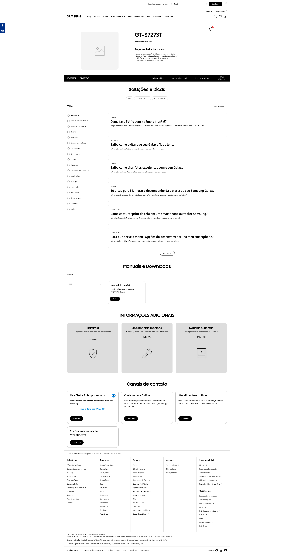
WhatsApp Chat (138, 503)
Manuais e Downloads (179, 78)
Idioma (69, 284)
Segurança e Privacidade (208, 469)
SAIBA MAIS (93, 339)
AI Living (70, 473)
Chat (134, 499)
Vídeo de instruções (160, 98)
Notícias (202, 515)
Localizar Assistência (140, 484)
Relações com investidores (208, 511)
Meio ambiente (204, 465)
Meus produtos (171, 473)
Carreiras (202, 507)
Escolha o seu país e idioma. (158, 4)
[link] (211, 29)
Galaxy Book (104, 473)
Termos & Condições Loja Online (93, 550)
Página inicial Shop (74, 465)
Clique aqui (185, 418)
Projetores (103, 488)
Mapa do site (133, 550)
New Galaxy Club (73, 499)
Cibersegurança (144, 550)
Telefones (136, 507)
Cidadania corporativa (207, 480)
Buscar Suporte (138, 473)
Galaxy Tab (104, 469)
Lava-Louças (104, 499)
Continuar (215, 4)
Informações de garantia (143, 41)
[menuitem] (89, 16)
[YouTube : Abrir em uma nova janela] (225, 550)
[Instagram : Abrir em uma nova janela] (221, 550)
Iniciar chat (77, 418)
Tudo (129, 98)
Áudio (102, 491)
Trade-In (70, 495)
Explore (69, 503)
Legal (124, 550)
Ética (201, 519)
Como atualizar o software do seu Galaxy (150, 60)
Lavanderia (104, 503)
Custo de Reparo (139, 495)
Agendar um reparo (140, 488)
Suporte (136, 465)
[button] (167, 123)
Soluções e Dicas (158, 78)
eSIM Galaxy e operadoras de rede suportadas (152, 58)
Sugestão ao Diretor (140, 514)
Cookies (118, 550)
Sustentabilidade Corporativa (209, 484)
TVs (101, 484)
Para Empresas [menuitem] (220, 11)
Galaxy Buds (104, 480)
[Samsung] (74, 16)
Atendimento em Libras (141, 510)
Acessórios (104, 514)
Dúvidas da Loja (138, 477)
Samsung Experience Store (76, 488)
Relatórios (203, 526)
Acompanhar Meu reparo (142, 491)
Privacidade (109, 550)
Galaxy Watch (105, 477)
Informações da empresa (208, 496)
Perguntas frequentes (142, 98)
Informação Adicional (202, 78)
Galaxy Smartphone (107, 465)
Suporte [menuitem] (209, 11)
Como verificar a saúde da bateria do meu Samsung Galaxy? (157, 56)
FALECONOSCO (222, 78)
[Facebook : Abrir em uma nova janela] (216, 550)
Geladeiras (103, 495)
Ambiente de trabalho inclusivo (210, 477)
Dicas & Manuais (139, 469)
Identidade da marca (206, 504)
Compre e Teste (72, 484)
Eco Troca (70, 491)
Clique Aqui (131, 418)
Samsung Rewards (172, 465)
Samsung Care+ (72, 480)
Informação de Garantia (141, 480)
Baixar (115, 299)
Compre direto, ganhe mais (76, 469)
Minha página (171, 469)
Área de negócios (205, 500)
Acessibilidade (204, 473)
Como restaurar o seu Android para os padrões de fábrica (155, 54)
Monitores (103, 510)
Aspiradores (104, 507)
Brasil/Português (72, 550)
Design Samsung (205, 522)
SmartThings (71, 477)
